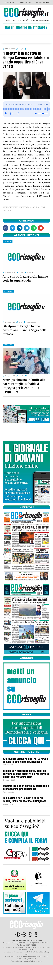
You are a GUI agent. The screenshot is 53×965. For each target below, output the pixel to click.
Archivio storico (25, 2)
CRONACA (7, 241)
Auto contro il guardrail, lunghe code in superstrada (25, 278)
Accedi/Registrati (42, 2)
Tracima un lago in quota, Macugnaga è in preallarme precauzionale (26, 788)
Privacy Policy (16, 961)
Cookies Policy (29, 961)
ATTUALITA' (8, 291)
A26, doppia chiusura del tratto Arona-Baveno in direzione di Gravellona (26, 761)
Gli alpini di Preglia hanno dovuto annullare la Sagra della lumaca (24, 330)
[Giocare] (6, 113)
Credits (39, 961)
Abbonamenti (9, 2)
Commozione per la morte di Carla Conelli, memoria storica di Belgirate (24, 800)
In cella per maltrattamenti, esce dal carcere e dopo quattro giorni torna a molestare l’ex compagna (26, 774)
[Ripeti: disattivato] (18, 113)
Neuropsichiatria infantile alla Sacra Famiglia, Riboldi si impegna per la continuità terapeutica (24, 386)
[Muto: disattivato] (36, 113)
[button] (26, 39)
